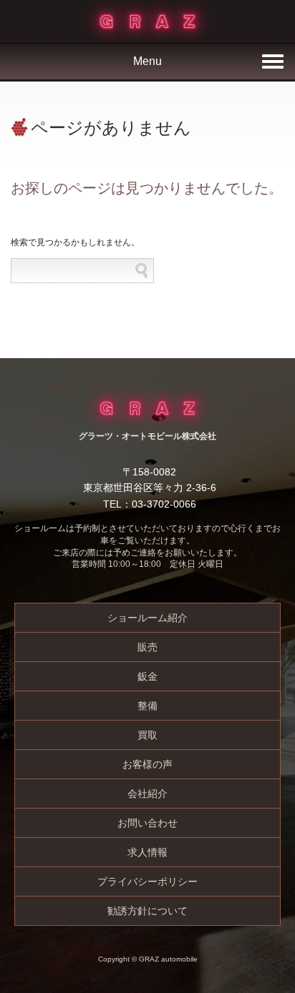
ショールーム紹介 (147, 617)
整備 (147, 705)
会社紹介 (147, 793)
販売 (147, 647)
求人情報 (147, 852)
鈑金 (147, 676)
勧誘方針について (147, 911)
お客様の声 (147, 764)
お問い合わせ (147, 823)
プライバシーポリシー (147, 881)
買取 (147, 735)
